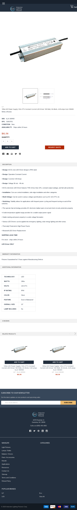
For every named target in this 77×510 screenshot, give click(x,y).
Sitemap (4, 474)
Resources (5, 467)
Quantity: (6, 137)
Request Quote (54, 147)
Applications (6, 464)
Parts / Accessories (8, 457)
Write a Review (7, 112)
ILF (3, 493)
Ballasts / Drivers (7, 454)
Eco (40, 493)
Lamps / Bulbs (6, 450)
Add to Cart (19, 362)
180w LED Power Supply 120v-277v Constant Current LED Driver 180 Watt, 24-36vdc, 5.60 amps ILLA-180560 (19, 368)
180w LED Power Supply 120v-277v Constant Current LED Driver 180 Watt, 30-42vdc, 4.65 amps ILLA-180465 (57, 368)
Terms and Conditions (9, 477)
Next (75, 333)
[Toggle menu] (3, 3)
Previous (70, 333)
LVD (3, 496)
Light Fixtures (6, 447)
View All (41, 496)
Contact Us (5, 471)
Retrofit (4, 461)
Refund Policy (6, 481)
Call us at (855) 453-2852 (38, 425)
